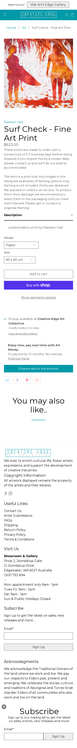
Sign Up (58, 736)
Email (9, 729)
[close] (4, 707)
